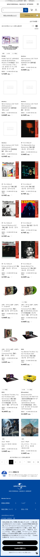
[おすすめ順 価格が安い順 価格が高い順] (33, 21)
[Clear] (21, 10)
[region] (10, 15)
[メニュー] (38, 4)
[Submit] (25, 10)
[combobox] (15, 10)
